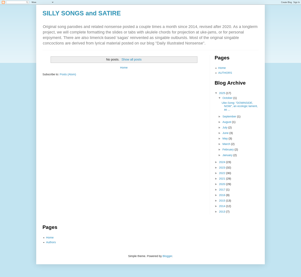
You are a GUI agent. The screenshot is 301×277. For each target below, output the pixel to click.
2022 (222, 173)
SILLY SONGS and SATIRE (81, 13)
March (226, 144)
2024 (222, 162)
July (225, 127)
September (229, 116)
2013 (222, 211)
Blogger (167, 256)
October (227, 98)
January (227, 155)
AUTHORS (225, 72)
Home (124, 67)
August (227, 122)
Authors (51, 242)
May (225, 138)
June (225, 133)
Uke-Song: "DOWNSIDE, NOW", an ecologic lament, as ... (240, 106)
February (228, 149)
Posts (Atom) (68, 74)
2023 (222, 167)
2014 (222, 206)
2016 (222, 195)
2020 (222, 184)
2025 (222, 93)
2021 (222, 178)
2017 (222, 189)
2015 (222, 200)
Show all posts (131, 59)
